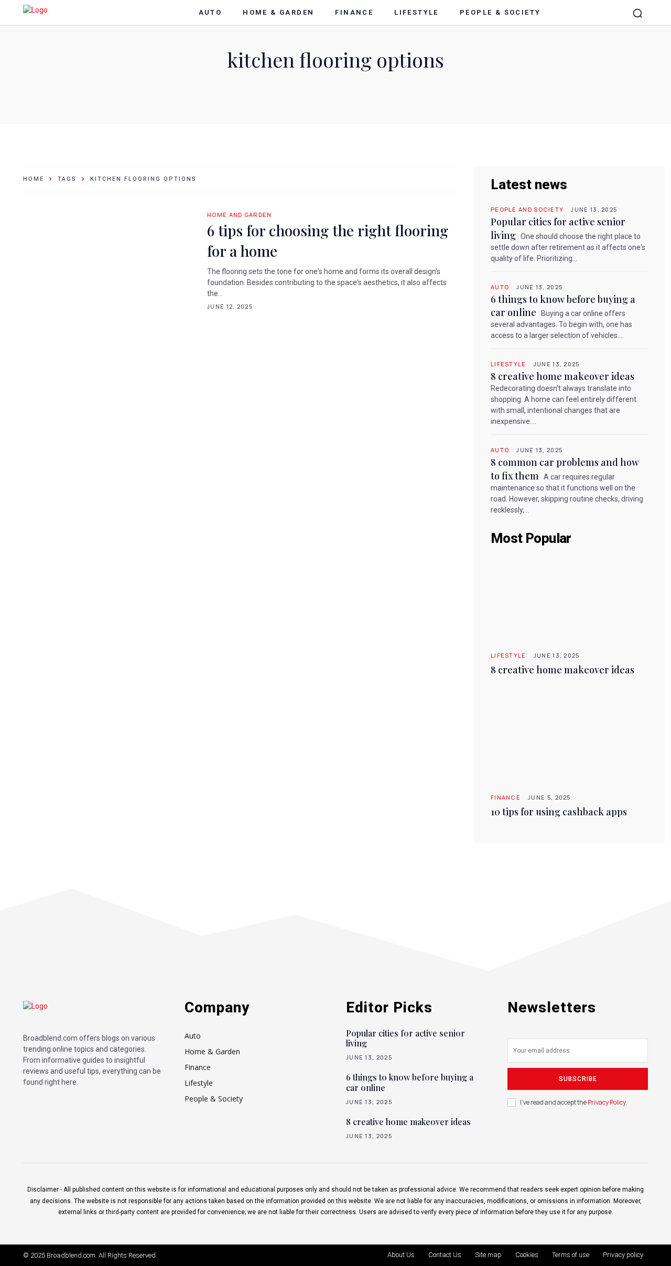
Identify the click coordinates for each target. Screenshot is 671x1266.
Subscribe (578, 1079)
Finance (506, 797)
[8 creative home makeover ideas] (569, 597)
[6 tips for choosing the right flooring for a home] (110, 259)
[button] (637, 13)
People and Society (527, 209)
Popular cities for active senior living (405, 1038)
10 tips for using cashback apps (559, 811)
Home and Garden (239, 215)
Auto (500, 287)
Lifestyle (508, 364)
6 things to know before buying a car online (409, 1082)
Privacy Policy (606, 1102)
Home (33, 179)
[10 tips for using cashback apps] (569, 739)
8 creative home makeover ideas (562, 376)
